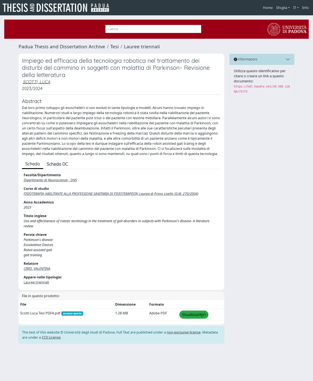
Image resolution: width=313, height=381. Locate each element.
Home (268, 7)
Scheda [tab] (32, 163)
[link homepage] (57, 8)
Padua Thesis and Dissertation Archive (62, 46)
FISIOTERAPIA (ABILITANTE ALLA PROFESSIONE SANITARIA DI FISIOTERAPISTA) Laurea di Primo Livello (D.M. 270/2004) (111, 193)
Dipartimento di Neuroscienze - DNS (50, 180)
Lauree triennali (142, 46)
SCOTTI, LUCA (36, 81)
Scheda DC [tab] (57, 164)
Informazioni (247, 59)
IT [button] (294, 7)
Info (305, 7)
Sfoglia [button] (281, 7)
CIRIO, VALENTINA (37, 268)
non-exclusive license (184, 332)
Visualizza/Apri (194, 314)
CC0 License (51, 337)
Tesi (114, 46)
